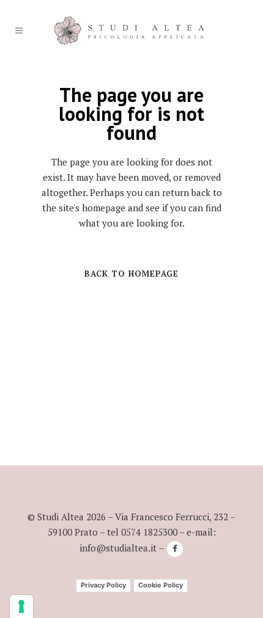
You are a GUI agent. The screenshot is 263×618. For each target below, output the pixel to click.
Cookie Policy (160, 585)
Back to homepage (131, 273)
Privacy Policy (103, 585)
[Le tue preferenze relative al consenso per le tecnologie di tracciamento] (21, 606)
